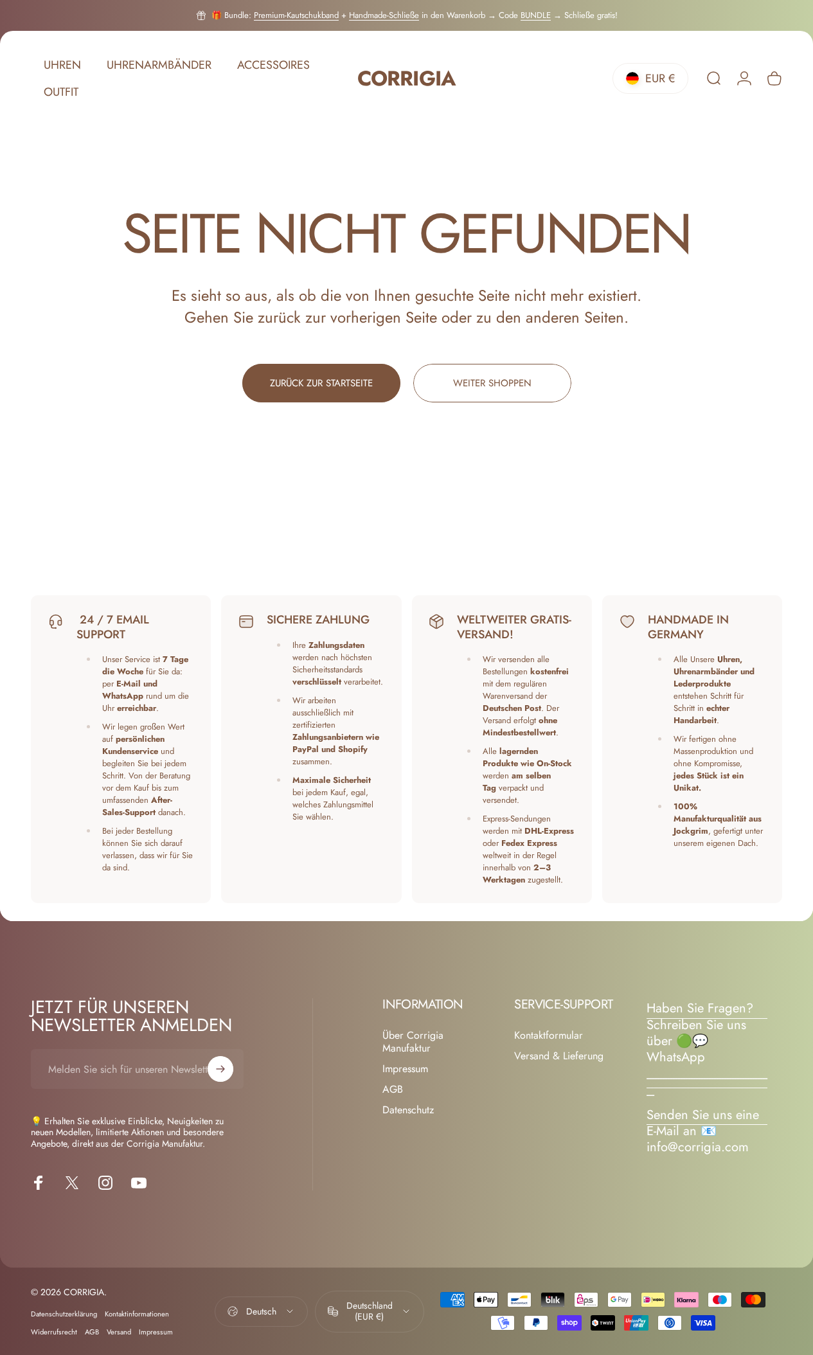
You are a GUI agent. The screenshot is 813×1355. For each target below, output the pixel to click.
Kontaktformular (548, 1035)
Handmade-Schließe (384, 15)
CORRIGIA (406, 78)
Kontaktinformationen (137, 1314)
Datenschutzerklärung (64, 1314)
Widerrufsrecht (54, 1332)
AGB (392, 1089)
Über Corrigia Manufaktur (412, 1042)
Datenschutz (408, 1110)
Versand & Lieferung (558, 1056)
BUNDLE (536, 15)
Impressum (405, 1069)
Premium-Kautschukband (296, 15)
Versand (119, 1332)
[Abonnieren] (220, 1069)
